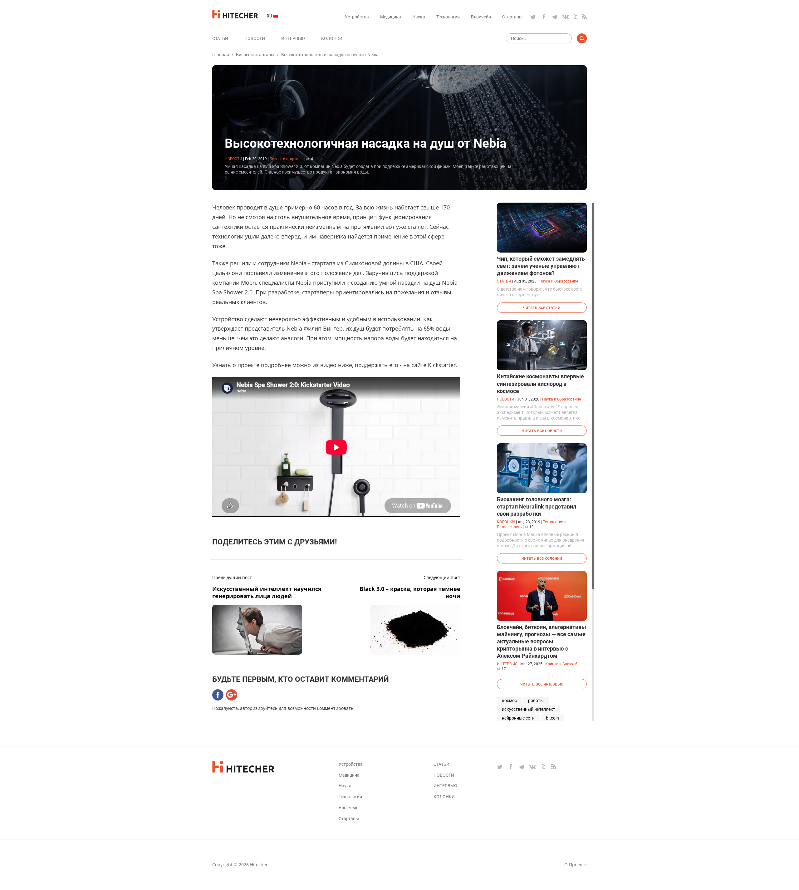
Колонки (331, 38)
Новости (254, 38)
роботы (536, 700)
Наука (418, 16)
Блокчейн (481, 16)
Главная (220, 54)
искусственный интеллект (528, 709)
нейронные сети (518, 717)
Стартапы (512, 16)
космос (509, 700)
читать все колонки (542, 558)
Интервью (293, 38)
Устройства (357, 16)
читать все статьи (541, 307)
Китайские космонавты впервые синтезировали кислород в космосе (540, 383)
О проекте (575, 865)
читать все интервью (541, 683)
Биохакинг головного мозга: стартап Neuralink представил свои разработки (536, 506)
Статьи (220, 38)
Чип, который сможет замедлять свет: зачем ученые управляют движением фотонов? (541, 265)
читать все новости (542, 430)
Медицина (390, 16)
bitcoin (552, 717)
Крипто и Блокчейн (562, 664)
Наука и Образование (558, 281)
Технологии (448, 16)
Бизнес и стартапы (255, 54)
